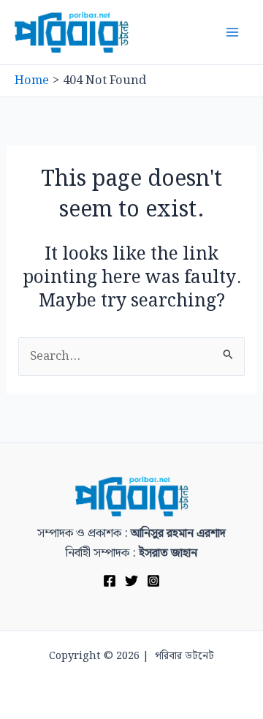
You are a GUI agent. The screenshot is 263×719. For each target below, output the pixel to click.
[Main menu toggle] (232, 32)
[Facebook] (109, 580)
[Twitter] (131, 580)
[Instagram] (153, 580)
